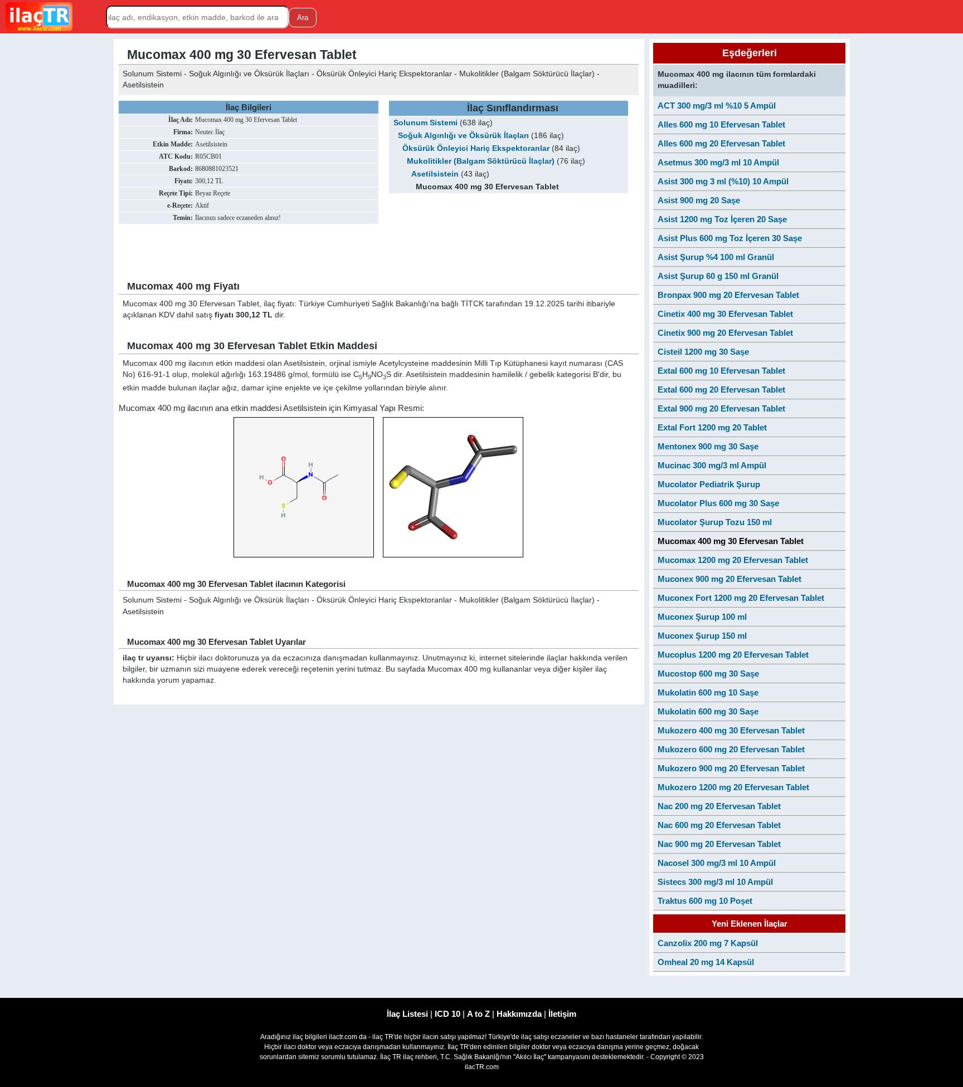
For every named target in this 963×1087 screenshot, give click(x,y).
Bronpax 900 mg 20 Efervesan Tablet (728, 295)
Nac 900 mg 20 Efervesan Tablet (719, 844)
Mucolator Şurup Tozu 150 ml (715, 522)
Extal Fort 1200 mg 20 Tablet (712, 427)
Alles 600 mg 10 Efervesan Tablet (721, 124)
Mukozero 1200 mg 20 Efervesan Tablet (733, 787)
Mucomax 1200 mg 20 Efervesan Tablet (733, 560)
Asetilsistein (435, 174)
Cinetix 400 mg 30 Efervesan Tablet (725, 314)
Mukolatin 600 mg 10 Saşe (708, 692)
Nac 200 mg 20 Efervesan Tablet (719, 806)
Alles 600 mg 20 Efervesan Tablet (721, 143)
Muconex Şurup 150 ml (702, 635)
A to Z (478, 1014)
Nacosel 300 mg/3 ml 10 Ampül (717, 863)
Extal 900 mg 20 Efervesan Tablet (721, 408)
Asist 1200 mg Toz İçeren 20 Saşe (722, 219)
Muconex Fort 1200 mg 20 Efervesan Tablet (741, 598)
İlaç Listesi (407, 1014)
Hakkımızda (519, 1014)
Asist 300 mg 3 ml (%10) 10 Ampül (723, 181)
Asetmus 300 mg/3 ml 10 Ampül (718, 162)
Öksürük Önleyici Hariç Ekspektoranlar (475, 148)
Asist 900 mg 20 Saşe (699, 200)
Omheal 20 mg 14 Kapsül (706, 962)
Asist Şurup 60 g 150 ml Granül (718, 276)
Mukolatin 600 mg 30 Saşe (708, 711)
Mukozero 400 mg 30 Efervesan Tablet (731, 730)
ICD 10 (447, 1014)
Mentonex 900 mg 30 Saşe (708, 446)
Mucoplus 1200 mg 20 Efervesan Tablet (733, 654)
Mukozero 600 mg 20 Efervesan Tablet (731, 749)
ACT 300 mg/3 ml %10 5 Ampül (717, 105)
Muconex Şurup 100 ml (702, 616)
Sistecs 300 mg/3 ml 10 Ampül (715, 882)
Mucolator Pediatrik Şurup (709, 484)
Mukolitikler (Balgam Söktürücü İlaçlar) (481, 161)
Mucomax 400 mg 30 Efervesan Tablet (731, 541)
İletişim (562, 1014)
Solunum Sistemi (425, 123)
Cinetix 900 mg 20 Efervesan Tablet (725, 332)
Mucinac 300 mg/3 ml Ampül (712, 465)
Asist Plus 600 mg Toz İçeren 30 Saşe (730, 238)
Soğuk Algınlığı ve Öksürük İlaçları (463, 135)
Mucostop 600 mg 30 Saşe (708, 673)
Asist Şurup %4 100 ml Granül (716, 257)
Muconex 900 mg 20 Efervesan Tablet (729, 579)
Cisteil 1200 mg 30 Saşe (703, 351)
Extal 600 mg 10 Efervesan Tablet (721, 370)
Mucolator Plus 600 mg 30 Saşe (718, 503)
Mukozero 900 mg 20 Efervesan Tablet (731, 768)
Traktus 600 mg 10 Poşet (705, 900)
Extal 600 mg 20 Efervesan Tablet (721, 389)
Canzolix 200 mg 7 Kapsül (708, 943)
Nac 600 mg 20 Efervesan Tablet (719, 825)
